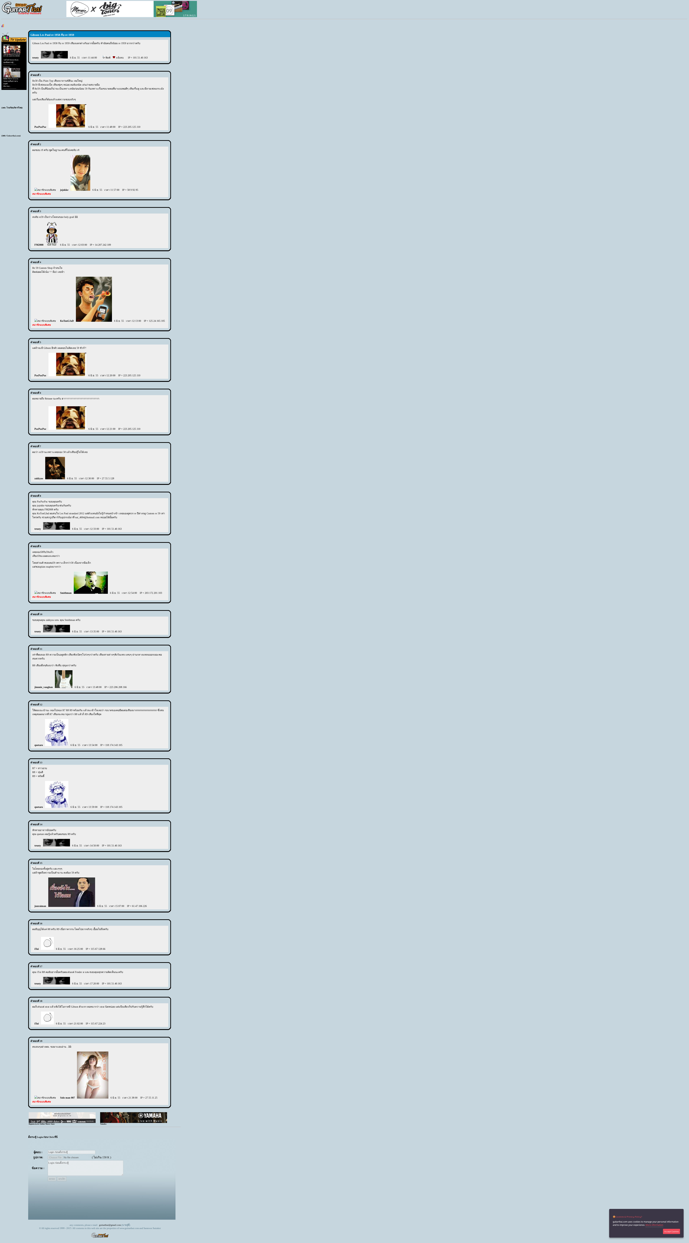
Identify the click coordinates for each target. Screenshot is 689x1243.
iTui (36, 949)
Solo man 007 (67, 1097)
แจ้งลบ (119, 57)
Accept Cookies (671, 1231)
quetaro (38, 745)
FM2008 (38, 245)
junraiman (40, 906)
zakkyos (38, 478)
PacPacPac (40, 127)
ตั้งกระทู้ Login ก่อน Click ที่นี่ (43, 1137)
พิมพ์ (107, 57)
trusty (35, 57)
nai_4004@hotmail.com (87, 517)
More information (654, 1224)
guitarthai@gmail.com (110, 1225)
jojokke (64, 190)
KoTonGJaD (67, 321)
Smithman (66, 593)
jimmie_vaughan (43, 687)
